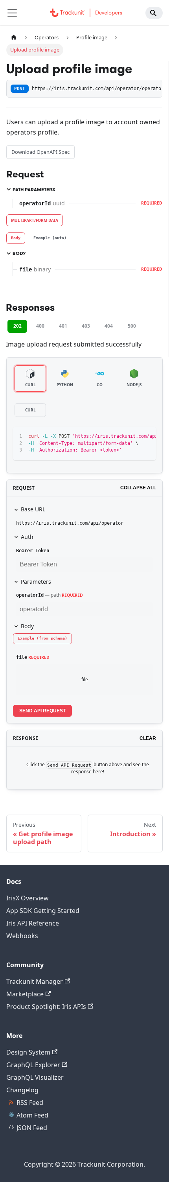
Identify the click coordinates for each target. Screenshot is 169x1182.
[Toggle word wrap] (132, 436)
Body (27, 626)
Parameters (36, 581)
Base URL (33, 509)
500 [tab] (132, 326)
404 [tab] (109, 326)
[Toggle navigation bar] (12, 13)
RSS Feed (30, 1102)
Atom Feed (32, 1115)
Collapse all (138, 488)
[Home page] (13, 37)
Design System (28, 1052)
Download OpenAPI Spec (40, 151)
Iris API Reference (32, 923)
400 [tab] (40, 326)
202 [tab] (17, 326)
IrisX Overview (27, 898)
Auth (27, 536)
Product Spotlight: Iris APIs (46, 1006)
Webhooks (22, 935)
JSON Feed (32, 1127)
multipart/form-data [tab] (34, 220)
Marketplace (25, 994)
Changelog (22, 1090)
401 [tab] (63, 326)
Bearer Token (32, 550)
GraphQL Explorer (33, 1064)
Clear (148, 738)
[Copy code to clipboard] (146, 436)
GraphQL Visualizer (35, 1077)
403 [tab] (86, 326)
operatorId (30, 595)
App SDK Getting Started (42, 910)
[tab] (15, 238)
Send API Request (42, 711)
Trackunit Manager (34, 981)
